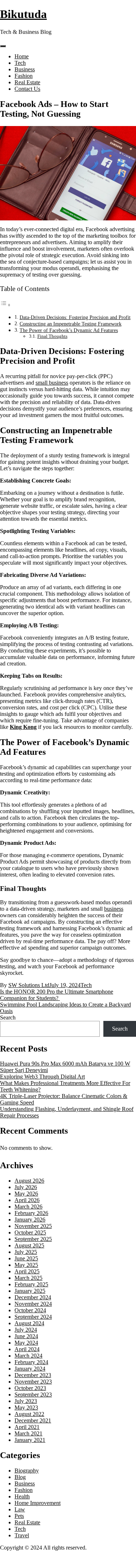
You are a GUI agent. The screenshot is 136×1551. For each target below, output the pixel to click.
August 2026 (29, 1181)
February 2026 (31, 1213)
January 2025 (30, 1291)
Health (22, 1496)
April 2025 (27, 1271)
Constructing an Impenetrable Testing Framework (70, 324)
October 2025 (30, 1232)
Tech (20, 63)
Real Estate (27, 82)
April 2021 (27, 1427)
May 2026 (26, 1194)
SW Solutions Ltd (28, 985)
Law (20, 1509)
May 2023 (26, 1407)
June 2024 (26, 1336)
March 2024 (28, 1356)
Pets (19, 1516)
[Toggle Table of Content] (5, 305)
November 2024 (33, 1304)
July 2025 (26, 1252)
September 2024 (33, 1317)
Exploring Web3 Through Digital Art (42, 1076)
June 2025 (26, 1258)
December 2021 (33, 1420)
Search (8, 1017)
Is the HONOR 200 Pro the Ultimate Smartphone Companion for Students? (56, 995)
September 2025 (33, 1239)
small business (52, 383)
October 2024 (30, 1310)
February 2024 (31, 1362)
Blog (20, 1477)
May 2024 (26, 1343)
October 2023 (30, 1388)
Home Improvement (38, 1503)
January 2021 (30, 1440)
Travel (22, 1535)
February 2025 (31, 1284)
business (113, 909)
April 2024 (27, 1349)
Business (25, 69)
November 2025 (33, 1226)
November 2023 (33, 1382)
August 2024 (29, 1323)
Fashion (24, 76)
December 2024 (33, 1297)
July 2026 (26, 1187)
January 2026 (30, 1219)
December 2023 (33, 1375)
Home (22, 56)
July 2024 (26, 1330)
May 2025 (26, 1265)
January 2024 (30, 1369)
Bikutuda (23, 14)
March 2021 (28, 1433)
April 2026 (27, 1200)
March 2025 (28, 1278)
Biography (27, 1470)
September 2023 (33, 1394)
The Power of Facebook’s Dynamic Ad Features (69, 330)
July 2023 (26, 1401)
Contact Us (27, 89)
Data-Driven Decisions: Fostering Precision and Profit (75, 317)
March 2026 (28, 1206)
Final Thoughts (52, 336)
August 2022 (29, 1414)
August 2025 (29, 1245)
